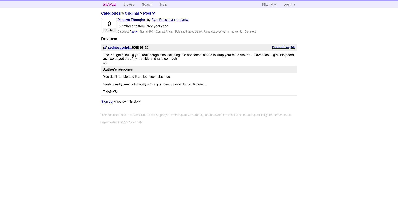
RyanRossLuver (163, 19)
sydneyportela (119, 47)
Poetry (149, 13)
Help (163, 4)
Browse (129, 4)
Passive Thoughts (132, 20)
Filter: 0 (267, 4)
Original (132, 13)
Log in (287, 4)
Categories (110, 13)
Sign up (107, 101)
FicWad (109, 4)
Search (147, 4)
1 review (182, 19)
